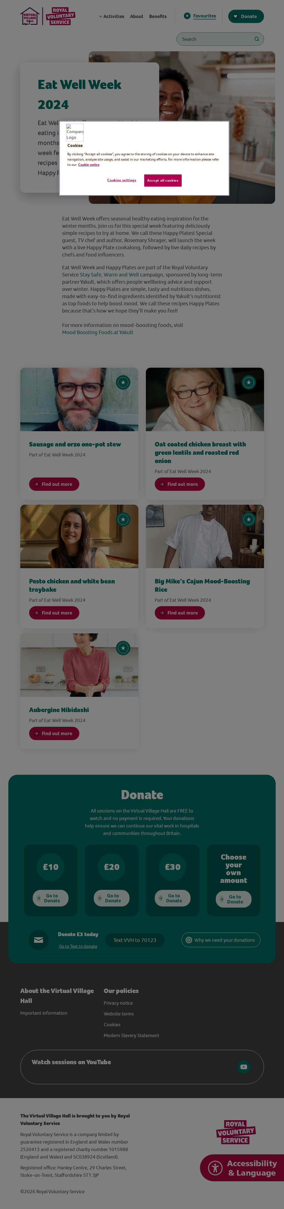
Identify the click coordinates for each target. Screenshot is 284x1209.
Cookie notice (89, 164)
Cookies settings (121, 180)
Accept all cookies (163, 180)
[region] (144, 158)
